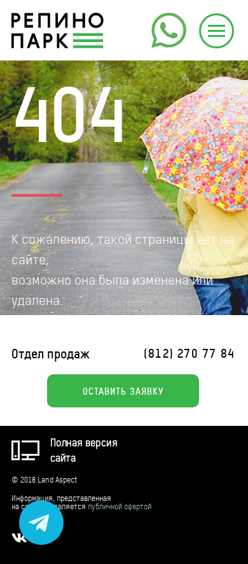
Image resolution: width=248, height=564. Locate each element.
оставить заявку (123, 390)
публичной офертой (119, 506)
